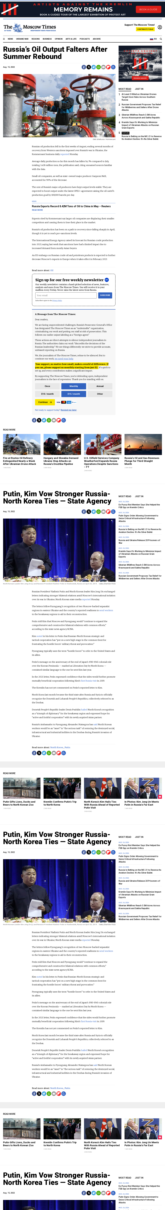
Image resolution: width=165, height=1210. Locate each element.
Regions (36, 39)
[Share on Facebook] (84, 67)
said (95, 724)
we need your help (64, 358)
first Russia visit (89, 680)
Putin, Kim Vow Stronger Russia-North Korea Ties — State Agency (57, 497)
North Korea (56, 747)
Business (47, 39)
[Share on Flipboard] (108, 67)
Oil (51, 270)
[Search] (161, 39)
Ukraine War (22, 39)
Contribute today (145, 29)
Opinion (59, 39)
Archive (97, 39)
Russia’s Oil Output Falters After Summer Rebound (55, 53)
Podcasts (85, 39)
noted (40, 636)
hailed (84, 709)
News (10, 39)
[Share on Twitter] (88, 67)
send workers (106, 610)
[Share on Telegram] (93, 67)
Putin (67, 747)
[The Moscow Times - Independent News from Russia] (29, 27)
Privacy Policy (57, 300)
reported (86, 599)
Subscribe (105, 295)
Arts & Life (71, 39)
